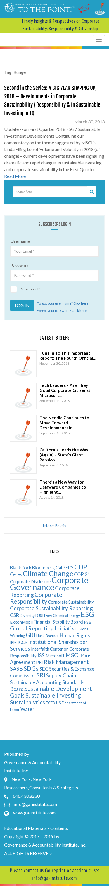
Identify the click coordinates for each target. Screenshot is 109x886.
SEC (43, 669)
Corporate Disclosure (30, 581)
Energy (74, 615)
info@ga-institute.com (35, 804)
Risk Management (66, 661)
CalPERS (65, 567)
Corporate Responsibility (36, 598)
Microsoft (55, 655)
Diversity (27, 615)
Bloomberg (43, 567)
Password (19, 265)
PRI (39, 662)
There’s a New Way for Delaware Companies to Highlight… (62, 486)
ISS (41, 655)
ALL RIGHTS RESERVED (28, 853)
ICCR (22, 642)
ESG (87, 614)
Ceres (16, 574)
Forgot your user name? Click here (62, 303)
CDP (80, 567)
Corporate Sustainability (71, 601)
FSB (87, 622)
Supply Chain (61, 675)
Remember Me (31, 289)
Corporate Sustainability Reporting (51, 608)
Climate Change (48, 573)
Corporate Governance (49, 583)
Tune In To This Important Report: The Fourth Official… (67, 355)
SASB (16, 668)
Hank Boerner (47, 635)
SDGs (31, 668)
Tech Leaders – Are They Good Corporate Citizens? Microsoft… (64, 390)
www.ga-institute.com (34, 812)
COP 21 (82, 574)
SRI (41, 675)
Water (27, 709)
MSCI (72, 654)
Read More (15, 176)
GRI (30, 634)
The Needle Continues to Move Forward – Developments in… (64, 422)
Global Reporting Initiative (44, 628)
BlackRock (20, 567)
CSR (14, 615)
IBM (13, 642)
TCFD (50, 703)
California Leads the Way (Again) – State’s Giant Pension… (63, 454)
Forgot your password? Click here (62, 310)
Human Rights (75, 635)
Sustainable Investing (53, 695)
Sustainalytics (27, 702)
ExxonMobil (21, 622)
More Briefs (54, 525)
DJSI (39, 615)
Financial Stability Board (58, 622)
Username (20, 241)
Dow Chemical (56, 615)
